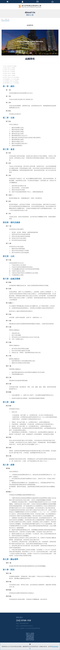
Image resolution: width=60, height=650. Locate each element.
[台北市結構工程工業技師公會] (30, 6)
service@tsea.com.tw (26, 625)
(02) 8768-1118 (23, 620)
